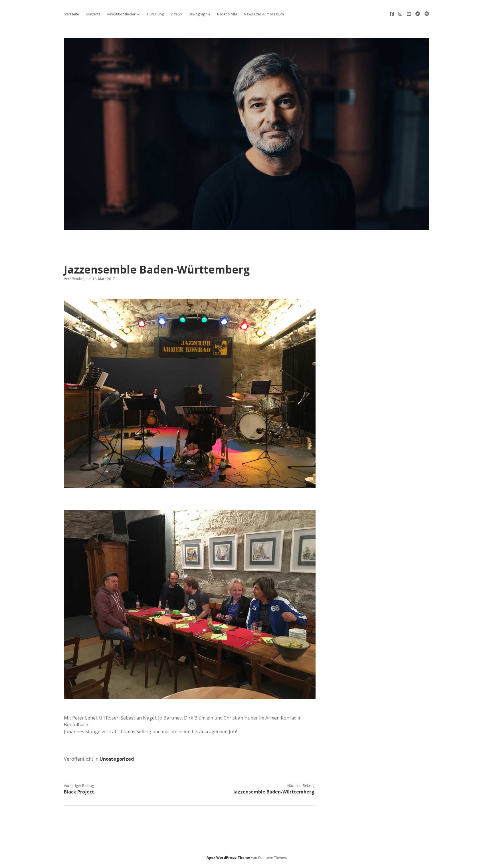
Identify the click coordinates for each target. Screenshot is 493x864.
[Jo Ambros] (246, 226)
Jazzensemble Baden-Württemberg (273, 792)
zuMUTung (155, 14)
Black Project (79, 792)
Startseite (71, 14)
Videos (176, 14)
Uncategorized (117, 759)
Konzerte (93, 14)
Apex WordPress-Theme (228, 857)
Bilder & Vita (227, 14)
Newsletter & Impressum (264, 14)
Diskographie (199, 14)
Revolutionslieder (121, 14)
